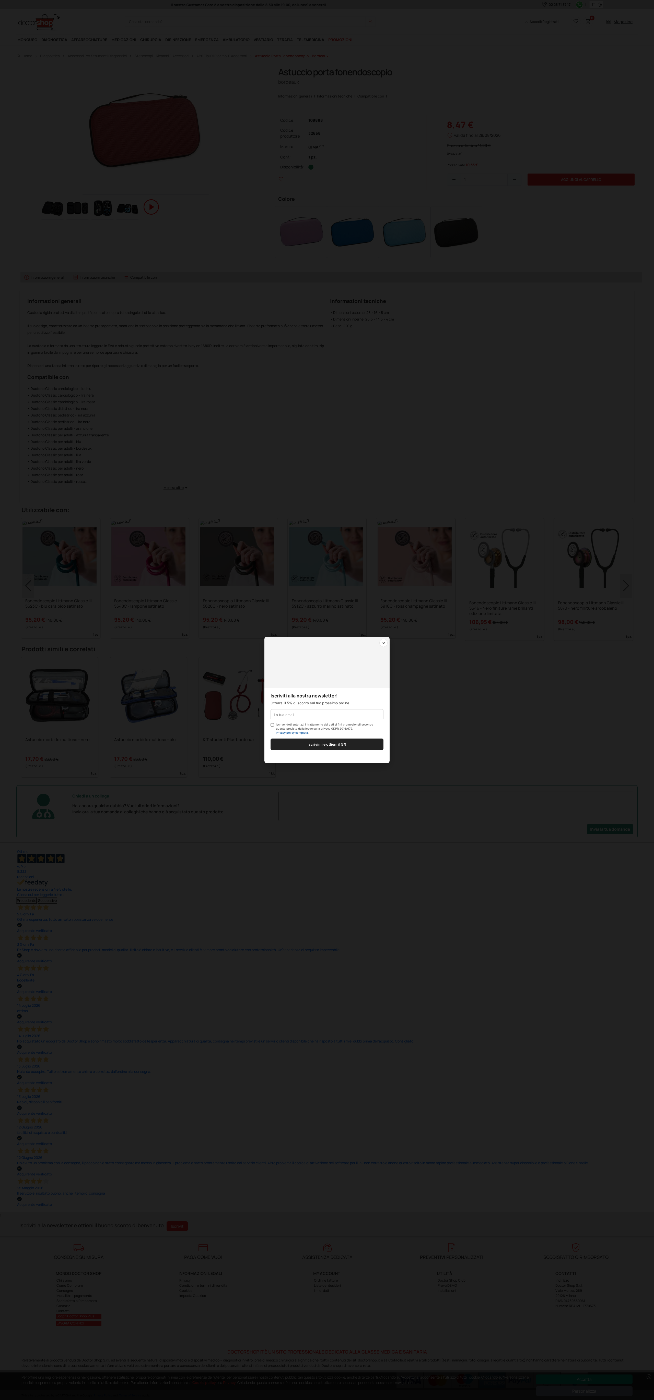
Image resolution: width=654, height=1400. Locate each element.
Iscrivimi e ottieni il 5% (327, 744)
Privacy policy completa (292, 732)
